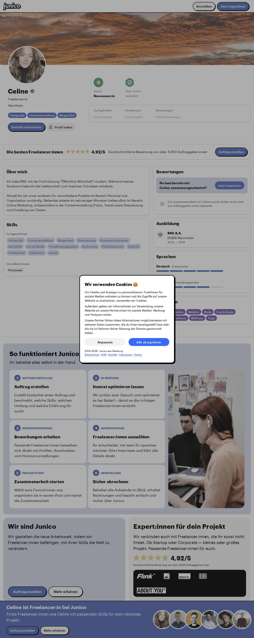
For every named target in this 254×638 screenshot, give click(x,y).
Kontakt (112, 354)
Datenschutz (92, 354)
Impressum (125, 354)
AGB (103, 354)
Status (138, 354)
